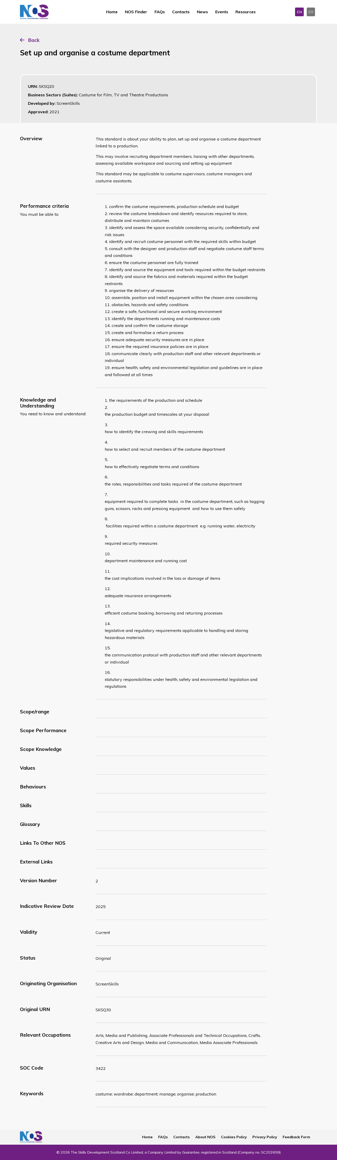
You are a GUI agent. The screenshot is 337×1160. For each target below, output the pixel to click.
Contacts (181, 11)
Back (33, 40)
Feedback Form (296, 1137)
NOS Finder (136, 11)
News (202, 11)
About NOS (205, 1137)
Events (221, 11)
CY (311, 12)
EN (299, 12)
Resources (245, 11)
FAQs (160, 11)
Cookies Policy (234, 1137)
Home (112, 11)
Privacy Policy (264, 1137)
